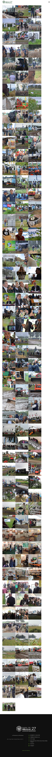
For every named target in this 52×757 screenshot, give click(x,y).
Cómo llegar (32, 738)
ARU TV (21, 739)
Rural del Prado (17, 739)
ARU (8, 739)
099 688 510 (32, 735)
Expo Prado (11, 739)
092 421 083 (37, 735)
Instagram (32, 745)
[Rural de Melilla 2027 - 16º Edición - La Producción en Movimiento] (7, 2)
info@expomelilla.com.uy (35, 737)
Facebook (32, 743)
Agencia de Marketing (26, 750)
